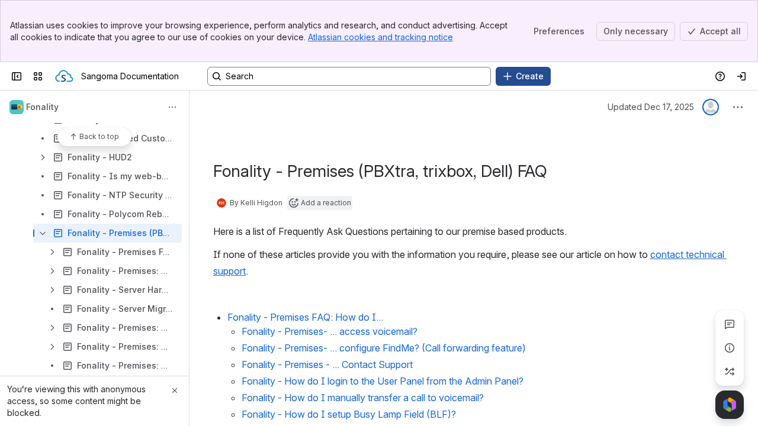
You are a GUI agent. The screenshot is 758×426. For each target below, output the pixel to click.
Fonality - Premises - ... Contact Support (327, 364)
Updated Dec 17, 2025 (651, 107)
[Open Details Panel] (729, 347)
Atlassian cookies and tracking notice (380, 37)
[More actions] (172, 107)
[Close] (175, 390)
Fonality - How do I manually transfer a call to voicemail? (363, 398)
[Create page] (729, 371)
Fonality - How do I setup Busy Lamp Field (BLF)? (349, 414)
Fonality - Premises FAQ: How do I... (305, 317)
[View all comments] (729, 324)
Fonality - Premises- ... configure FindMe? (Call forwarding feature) (384, 348)
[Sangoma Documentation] (64, 76)
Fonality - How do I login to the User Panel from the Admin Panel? (382, 381)
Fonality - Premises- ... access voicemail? (329, 331)
